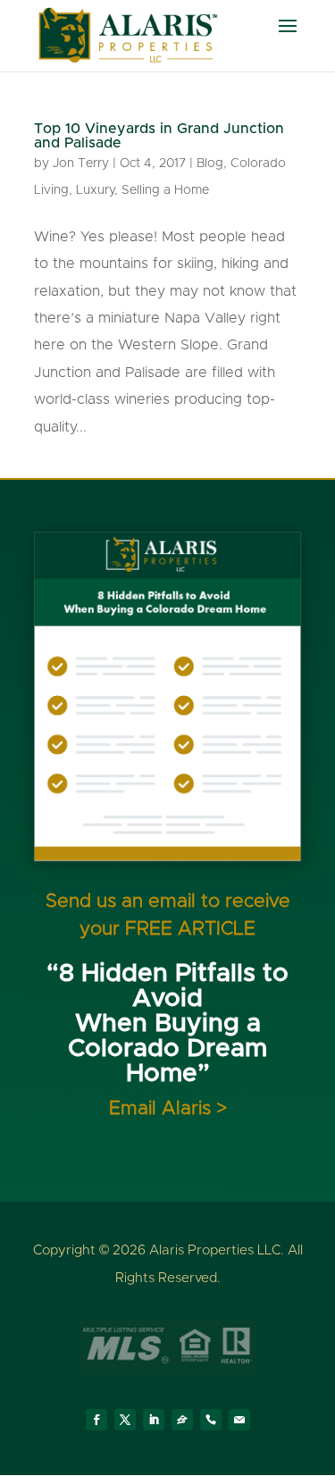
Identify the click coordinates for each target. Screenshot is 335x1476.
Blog (210, 163)
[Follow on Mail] (239, 1419)
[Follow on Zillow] (182, 1419)
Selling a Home (165, 190)
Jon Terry (81, 163)
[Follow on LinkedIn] (153, 1419)
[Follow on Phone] (211, 1419)
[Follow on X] (125, 1419)
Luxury (95, 190)
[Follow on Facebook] (96, 1419)
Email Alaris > (168, 1108)
